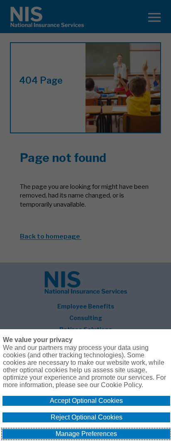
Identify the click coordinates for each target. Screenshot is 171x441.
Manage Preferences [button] (86, 433)
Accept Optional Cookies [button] (86, 400)
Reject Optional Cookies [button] (86, 417)
